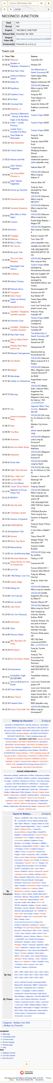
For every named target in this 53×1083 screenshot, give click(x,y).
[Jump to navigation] (4, 3)
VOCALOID (36, 85)
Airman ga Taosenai (18, 190)
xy (21, 961)
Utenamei (17, 959)
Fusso (23, 852)
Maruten (17, 894)
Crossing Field (16, 104)
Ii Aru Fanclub (16, 596)
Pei (45, 916)
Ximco (16, 961)
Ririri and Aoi (27, 930)
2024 (31, 977)
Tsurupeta (14, 293)
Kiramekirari (15, 669)
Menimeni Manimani (18, 558)
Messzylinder (34, 897)
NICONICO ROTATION (38, 733)
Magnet (13, 370)
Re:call (26, 928)
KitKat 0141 (31, 877)
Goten (23, 854)
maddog (35, 888)
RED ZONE (18, 1010)
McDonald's (27, 1007)
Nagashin (24, 905)
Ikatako (41, 863)
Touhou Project (37, 115)
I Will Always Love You (20, 576)
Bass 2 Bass (15, 243)
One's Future (15, 296)
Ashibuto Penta (25, 829)
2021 (16, 977)
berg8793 (42, 832)
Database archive (9, 1053)
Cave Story (18, 988)
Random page (8, 1045)
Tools (48, 9)
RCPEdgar (18, 928)
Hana (16, 857)
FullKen (17, 852)
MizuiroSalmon (33, 899)
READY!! (14, 498)
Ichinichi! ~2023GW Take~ (27, 809)
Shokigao (17, 945)
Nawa (44, 905)
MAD (26, 1005)
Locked (24, 888)
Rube (17, 933)
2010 (31, 972)
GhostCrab (40, 852)
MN (41, 899)
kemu (26, 874)
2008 (21, 972)
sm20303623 (40, 645)
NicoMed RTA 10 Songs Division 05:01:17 (31, 764)
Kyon (39, 885)
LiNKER (17, 888)
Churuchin (18, 838)
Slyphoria (40, 945)
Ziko (41, 964)
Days (12, 426)
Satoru (39, 936)
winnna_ (31, 959)
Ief (33, 863)
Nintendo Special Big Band (23, 911)
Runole (27, 933)
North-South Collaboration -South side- (24, 789)
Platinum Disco (16, 289)
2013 (46, 972)
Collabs (31, 838)
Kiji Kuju (38, 874)
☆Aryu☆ (39, 826)
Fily (47, 846)
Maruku (41, 891)
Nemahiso (18, 908)
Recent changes (8, 1042)
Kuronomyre (31, 885)
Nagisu (31, 905)
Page (4, 9)
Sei (26, 939)
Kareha (31, 871)
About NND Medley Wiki (24, 1080)
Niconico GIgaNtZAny (23, 747)
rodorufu (46, 930)
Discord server (8, 1058)
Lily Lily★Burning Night (20, 554)
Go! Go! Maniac (17, 483)
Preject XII (38, 922)
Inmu (17, 999)
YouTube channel (9, 1055)
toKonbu (30, 953)
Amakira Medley (16, 767)
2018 (36, 975)
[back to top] (26, 1064)
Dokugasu (35, 843)
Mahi (40, 888)
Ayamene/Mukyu (20, 832)
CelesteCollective (28, 835)
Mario (45, 1005)
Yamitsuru (27, 961)
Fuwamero (31, 852)
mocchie (17, 902)
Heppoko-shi (28, 860)
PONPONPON (16, 525)
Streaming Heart (17, 199)
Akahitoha (14, 440)
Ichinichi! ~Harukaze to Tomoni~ (24, 781)
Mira (42, 897)
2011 (36, 972)
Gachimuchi (18, 993)
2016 (26, 975)
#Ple (16, 919)
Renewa (45, 928)
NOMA (40, 911)
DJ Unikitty (26, 843)
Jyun (37, 868)
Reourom (17, 930)
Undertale (41, 1013)
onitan (25, 916)
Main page (6, 1034)
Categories (7, 1023)
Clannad (40, 988)
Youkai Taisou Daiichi (19, 487)
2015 (21, 975)
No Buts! (14, 99)
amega (34, 823)
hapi (26, 857)
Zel (37, 964)
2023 (26, 977)
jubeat (33, 162)
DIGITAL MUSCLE (32, 725)
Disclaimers (39, 1080)
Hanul (22, 857)
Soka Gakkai (42, 1010)
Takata (43, 947)
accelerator (22, 821)
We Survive (15, 246)
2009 (26, 972)
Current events (8, 1039)
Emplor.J (36, 846)
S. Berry (46, 936)
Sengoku (27, 942)
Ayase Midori (32, 832)
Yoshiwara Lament (18, 513)
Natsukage (14, 376)
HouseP (28, 863)
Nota (21, 914)
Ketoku (31, 874)
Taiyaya (32, 947)
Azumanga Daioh (39, 982)
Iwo (36, 866)
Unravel (13, 536)
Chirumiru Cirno (16, 321)
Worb (38, 959)
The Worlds (15, 361)
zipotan (24, 967)
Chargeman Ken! (30, 988)
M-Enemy (17, 897)
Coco (25, 838)
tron (22, 956)
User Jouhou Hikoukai (39, 956)
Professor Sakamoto (21, 925)
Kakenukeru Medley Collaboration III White (19, 775)
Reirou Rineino (35, 928)
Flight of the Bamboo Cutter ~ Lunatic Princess (19, 123)
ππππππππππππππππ (23, 922)
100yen (17, 818)
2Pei (35, 818)
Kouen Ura (26, 883)
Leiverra (45, 885)
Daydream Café (17, 532)
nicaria (25, 908)
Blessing (14, 394)
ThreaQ (23, 953)
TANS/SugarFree (20, 950)
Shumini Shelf (26, 761)
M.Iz (17, 899)
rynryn (39, 933)
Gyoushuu (31, 854)
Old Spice (44, 1007)
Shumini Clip (9, 747)
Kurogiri (22, 885)
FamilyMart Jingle (17, 676)
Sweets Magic (16, 582)
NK (36, 911)
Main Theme (15, 697)
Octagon (36, 1007)
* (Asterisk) (37, 829)
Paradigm (14, 236)
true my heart (16, 602)
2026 (41, 977)
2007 (16, 972)
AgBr (20, 823)
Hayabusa (14, 88)
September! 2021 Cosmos (14, 801)
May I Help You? (17, 476)
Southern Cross (17, 94)
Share (34, 942)
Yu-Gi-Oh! (28, 1016)
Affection (14, 60)
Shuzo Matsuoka (30, 1010)
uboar (27, 956)
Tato (29, 950)
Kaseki (45, 871)
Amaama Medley (23, 733)
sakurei (26, 936)
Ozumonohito (37, 916)
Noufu (36, 914)
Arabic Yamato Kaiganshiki (24, 826)
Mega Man (18, 1007)
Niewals (32, 908)
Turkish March (16, 151)
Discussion (10, 9)
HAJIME (44, 854)
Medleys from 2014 (22, 1023)
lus (29, 888)
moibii (24, 902)
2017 (31, 975)
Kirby (38, 1002)
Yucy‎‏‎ (47, 961)
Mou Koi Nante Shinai (19, 447)
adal (15, 823)
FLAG (26, 849)
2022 (21, 977)
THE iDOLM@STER (41, 996)
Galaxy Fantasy (17, 281)
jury (32, 868)
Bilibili (35, 985)
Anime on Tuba (43, 823)
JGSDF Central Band (22, 868)
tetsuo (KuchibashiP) (40, 950)
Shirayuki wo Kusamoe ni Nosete (18, 759)
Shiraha (40, 942)
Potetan (21, 919)
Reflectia (14, 239)
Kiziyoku (44, 877)
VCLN (25, 959)
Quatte (42, 925)
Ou (30, 916)
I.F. (36, 863)
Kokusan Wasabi (27, 880)
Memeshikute (16, 547)
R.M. (39, 930)
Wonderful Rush (17, 307)
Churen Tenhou (41, 835)
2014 (16, 975)
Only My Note (16, 505)
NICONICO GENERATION (14, 725)
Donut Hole (15, 462)
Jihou (12, 628)
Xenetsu (44, 959)
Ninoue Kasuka (41, 908)
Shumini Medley (20, 744)
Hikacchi (45, 860)
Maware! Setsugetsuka (20, 353)
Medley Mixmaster (39, 894)
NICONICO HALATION (31, 730)
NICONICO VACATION (15, 736)
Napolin (38, 905)
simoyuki (32, 945)
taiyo (38, 947)
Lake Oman (15, 607)
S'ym (17, 947)
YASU (34, 961)
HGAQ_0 (37, 860)
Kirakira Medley (21, 753)
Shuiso (25, 945)
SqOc (47, 945)
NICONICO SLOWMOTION (37, 744)
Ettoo (43, 846)
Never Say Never (17, 541)
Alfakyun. (27, 823)
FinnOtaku (19, 849)
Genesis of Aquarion (19, 519)
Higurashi (29, 996)
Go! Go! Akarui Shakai (19, 659)
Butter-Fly (14, 82)
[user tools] (48, 3)
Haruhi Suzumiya (30, 993)
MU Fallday (31, 902)
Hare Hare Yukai (17, 71)
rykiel (34, 933)
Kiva (37, 877)
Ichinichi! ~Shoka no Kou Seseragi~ (32, 798)
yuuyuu (31, 964)
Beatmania (28, 985)
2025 (36, 977)
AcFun (16, 982)
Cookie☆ (17, 991)
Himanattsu (19, 863)
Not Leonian (28, 914)
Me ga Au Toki (16, 252)
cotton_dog (39, 838)
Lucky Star (19, 1005)
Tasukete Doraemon (18, 208)
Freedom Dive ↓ (17, 703)
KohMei (17, 880)
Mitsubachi (15, 650)
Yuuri (26, 964)
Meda (30, 894)
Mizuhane (23, 899)
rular (22, 933)
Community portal (9, 1037)
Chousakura (22, 728)
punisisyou (34, 925)
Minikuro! (35, 761)
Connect (13, 222)
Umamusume (31, 1013)
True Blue (14, 432)
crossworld (18, 840)
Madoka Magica (35, 1005)
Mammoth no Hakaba (22, 891)
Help (4, 1047)
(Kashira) (18, 874)
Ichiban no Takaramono (20, 381)
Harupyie (33, 857)
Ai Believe (14, 274)
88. (15, 821)
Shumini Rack (23, 756)
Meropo (25, 897)
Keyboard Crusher (28, 1002)
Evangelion (26, 991)
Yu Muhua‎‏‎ (19, 964)
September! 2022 (44, 806)
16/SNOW (24, 818)
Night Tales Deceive (18, 470)
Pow (27, 919)
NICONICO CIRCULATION (37, 728)
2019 (41, 975)
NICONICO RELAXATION (33, 767)
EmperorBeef (27, 846)
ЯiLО (35, 930)
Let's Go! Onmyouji (18, 615)
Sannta (32, 936)
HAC (37, 854)
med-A (24, 894)
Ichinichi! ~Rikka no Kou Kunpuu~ (25, 803)
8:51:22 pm (43, 818)
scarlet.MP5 (19, 939)
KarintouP (38, 871)
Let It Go (14, 570)
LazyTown (45, 1002)
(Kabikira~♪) (15, 109)
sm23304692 (36, 403)
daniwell (26, 840)
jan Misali (42, 866)
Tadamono (24, 947)
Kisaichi (22, 877)
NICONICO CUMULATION (38, 756)
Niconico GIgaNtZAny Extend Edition (25, 750)
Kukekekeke (36, 883)
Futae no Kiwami (37, 991)
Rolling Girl (15, 588)
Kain (41, 868)
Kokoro (13, 230)
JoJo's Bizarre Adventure (29, 999)
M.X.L (39, 902)
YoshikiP (41, 961)
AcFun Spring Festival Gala (37, 821)
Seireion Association (36, 939)
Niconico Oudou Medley (12, 730)
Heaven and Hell (17, 160)
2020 (46, 975)
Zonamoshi (33, 967)
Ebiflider (43, 843)
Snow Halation (16, 690)
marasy (34, 891)
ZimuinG (17, 967)
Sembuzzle (18, 942)
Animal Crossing (26, 982)
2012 (41, 972)
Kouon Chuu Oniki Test (20, 709)
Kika (43, 874)
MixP (47, 897)
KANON (24, 871)
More (17, 9)
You (12, 409)
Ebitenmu (17, 846)
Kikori (16, 877)
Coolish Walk (15, 480)
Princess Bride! (16, 635)
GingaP (17, 854)
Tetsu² (16, 953)
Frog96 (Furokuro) (37, 849)
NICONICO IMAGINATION (28, 742)
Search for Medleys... (22, 814)
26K (31, 818)
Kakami (17, 871)
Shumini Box (36, 747)
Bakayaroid (18, 985)
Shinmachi (14, 622)
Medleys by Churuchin (22, 721)
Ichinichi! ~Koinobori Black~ (30, 795)
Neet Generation (17, 143)
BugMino (17, 835)
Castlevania (42, 985)
